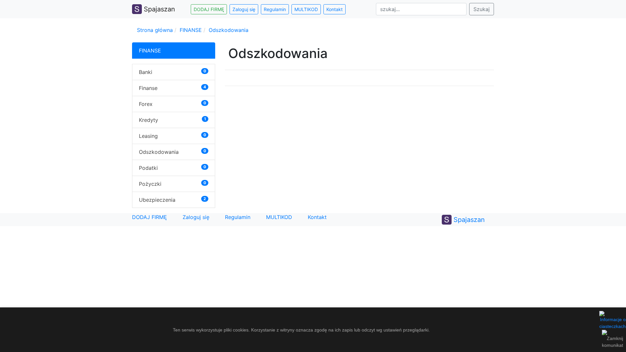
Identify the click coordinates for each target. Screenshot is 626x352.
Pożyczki (150, 184)
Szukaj (481, 9)
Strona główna (155, 30)
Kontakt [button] (334, 9)
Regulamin (237, 217)
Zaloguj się (196, 217)
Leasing (148, 136)
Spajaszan (158, 9)
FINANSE (191, 30)
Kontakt (317, 217)
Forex (146, 104)
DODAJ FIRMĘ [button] (209, 9)
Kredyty (148, 120)
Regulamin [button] (275, 9)
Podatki (148, 168)
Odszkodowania (228, 30)
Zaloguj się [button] (243, 9)
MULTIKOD (279, 217)
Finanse (148, 88)
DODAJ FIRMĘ (149, 217)
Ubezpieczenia (157, 200)
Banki (145, 72)
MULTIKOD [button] (306, 9)
